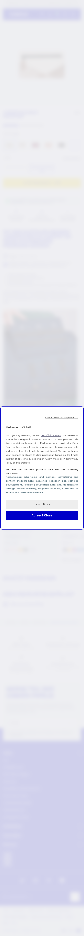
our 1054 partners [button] (51, 435)
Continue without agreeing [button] (61, 417)
